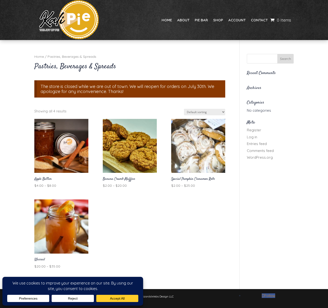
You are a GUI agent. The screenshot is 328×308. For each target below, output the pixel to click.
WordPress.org (260, 157)
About (183, 20)
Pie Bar (201, 20)
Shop (218, 20)
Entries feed (257, 143)
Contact (259, 20)
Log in (252, 137)
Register (254, 130)
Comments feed (260, 150)
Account (237, 20)
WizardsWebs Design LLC (157, 296)
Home (167, 20)
